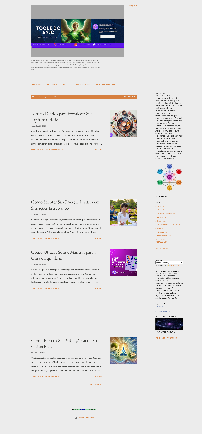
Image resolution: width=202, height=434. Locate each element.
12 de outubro (160, 210)
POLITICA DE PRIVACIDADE (105, 84)
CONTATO (66, 84)
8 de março (159, 228)
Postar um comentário (54, 150)
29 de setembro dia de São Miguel (167, 225)
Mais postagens (96, 384)
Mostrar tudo (129, 97)
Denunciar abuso (161, 248)
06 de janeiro (160, 206)
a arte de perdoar (161, 232)
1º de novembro (161, 217)
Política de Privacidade (166, 337)
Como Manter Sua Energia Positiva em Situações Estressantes (65, 205)
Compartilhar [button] (37, 150)
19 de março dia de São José (165, 213)
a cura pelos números (163, 236)
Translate (175, 265)
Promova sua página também (162, 311)
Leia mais (98, 150)
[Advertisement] (82, 77)
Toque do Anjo (159, 306)
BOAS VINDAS (52, 84)
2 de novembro (160, 221)
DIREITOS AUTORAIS (83, 84)
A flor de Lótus (160, 239)
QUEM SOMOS (36, 84)
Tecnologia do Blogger (85, 418)
